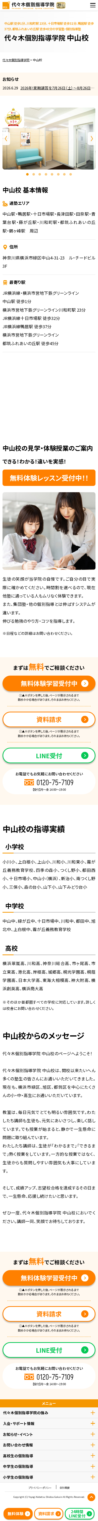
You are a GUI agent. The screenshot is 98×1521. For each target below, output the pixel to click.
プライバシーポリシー (40, 1487)
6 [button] (58, 174)
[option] (49, 139)
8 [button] (70, 174)
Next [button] (91, 138)
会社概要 (65, 1487)
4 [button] (46, 174)
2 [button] (33, 174)
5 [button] (52, 174)
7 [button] (64, 174)
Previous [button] (6, 138)
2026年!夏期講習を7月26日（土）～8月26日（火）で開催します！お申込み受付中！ (55, 88)
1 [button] (27, 174)
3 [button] (39, 174)
